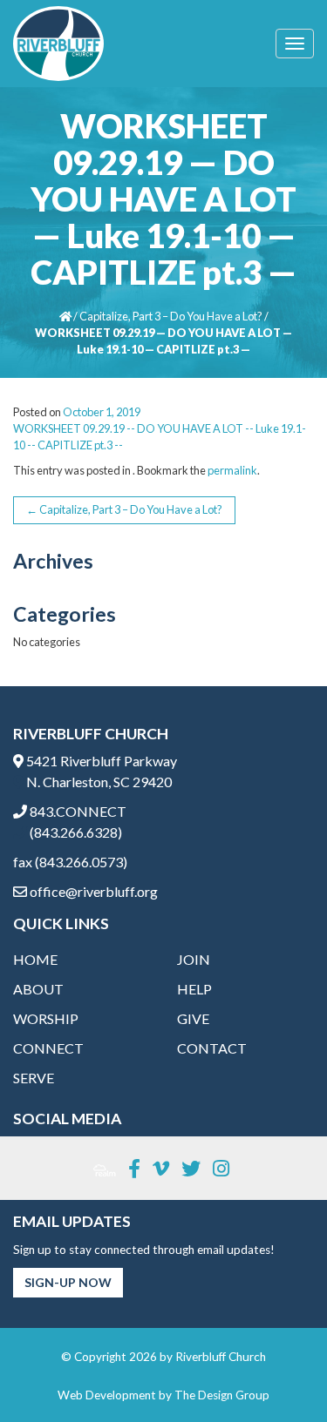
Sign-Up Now (68, 1282)
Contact (212, 1048)
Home (35, 959)
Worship (45, 1018)
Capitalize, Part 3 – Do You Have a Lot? (170, 316)
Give (193, 1018)
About (38, 989)
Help (194, 989)
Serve (33, 1077)
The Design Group (221, 1395)
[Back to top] (278, 1373)
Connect (48, 1048)
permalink (232, 470)
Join (193, 959)
